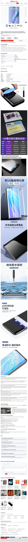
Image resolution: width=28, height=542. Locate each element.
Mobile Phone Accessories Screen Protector (6, 534)
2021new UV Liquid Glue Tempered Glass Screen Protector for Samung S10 (10, 508)
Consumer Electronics (5, 5)
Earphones (6, 426)
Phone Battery (6, 427)
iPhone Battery (22, 516)
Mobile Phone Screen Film (18, 530)
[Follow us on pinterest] (26, 537)
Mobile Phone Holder (15, 525)
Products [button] (7, 3)
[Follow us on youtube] (25, 537)
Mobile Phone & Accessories (12, 5)
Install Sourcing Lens (4, 538)
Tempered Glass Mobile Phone (4, 532)
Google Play (7, 537)
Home (1, 5)
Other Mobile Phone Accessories (19, 5)
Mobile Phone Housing (3, 525)
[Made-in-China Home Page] (14, 1)
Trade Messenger (12, 537)
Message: (4, 467)
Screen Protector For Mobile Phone (13, 532)
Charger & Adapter (3, 515)
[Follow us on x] (23, 537)
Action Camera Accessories (10, 515)
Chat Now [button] (21, 40)
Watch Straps (2, 516)
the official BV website (17, 405)
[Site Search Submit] (17, 3)
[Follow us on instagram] (24, 537)
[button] (1, 1)
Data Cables (15, 426)
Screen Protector (10, 525)
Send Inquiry (7, 40)
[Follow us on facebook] (22, 537)
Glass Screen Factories (3, 530)
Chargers (12, 426)
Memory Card (18, 426)
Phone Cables (22, 515)
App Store (2, 537)
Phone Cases (9, 426)
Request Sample (13, 42)
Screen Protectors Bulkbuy (16, 534)
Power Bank (15, 516)
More (1, 535)
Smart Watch (21, 426)
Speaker (3, 427)
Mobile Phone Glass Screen (11, 530)
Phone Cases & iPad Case (17, 515)
